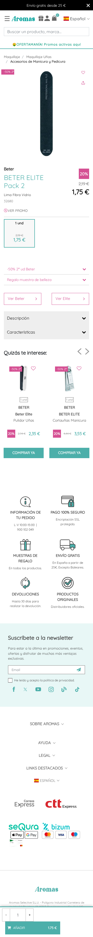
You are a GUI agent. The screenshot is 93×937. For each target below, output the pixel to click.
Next (87, 351)
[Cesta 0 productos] (54, 18)
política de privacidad (58, 680)
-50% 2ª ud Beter (21, 269)
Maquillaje (12, 57)
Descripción (18, 318)
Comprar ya (23, 452)
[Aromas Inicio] (22, 18)
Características (21, 332)
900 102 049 (25, 529)
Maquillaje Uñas (38, 57)
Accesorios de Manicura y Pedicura (37, 61)
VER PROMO (18, 210)
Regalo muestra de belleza (29, 279)
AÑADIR (34, 925)
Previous (79, 351)
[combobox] (46, 31)
